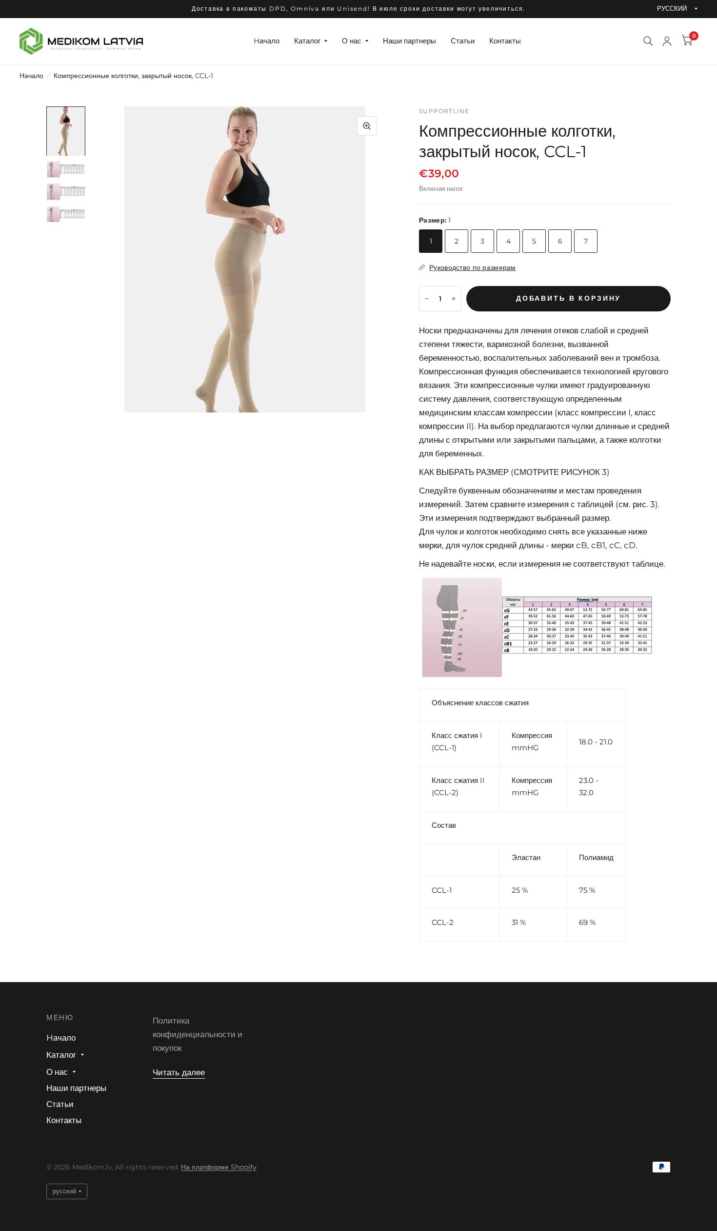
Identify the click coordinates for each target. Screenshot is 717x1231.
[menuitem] (266, 41)
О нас (351, 40)
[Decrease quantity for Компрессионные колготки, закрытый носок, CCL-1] (426, 299)
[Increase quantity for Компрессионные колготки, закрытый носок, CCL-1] (453, 299)
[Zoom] (367, 126)
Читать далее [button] (179, 1072)
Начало (31, 75)
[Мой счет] (667, 41)
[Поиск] (647, 41)
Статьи (463, 40)
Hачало (266, 40)
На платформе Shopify (219, 1167)
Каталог (307, 40)
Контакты (505, 40)
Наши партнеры (409, 40)
